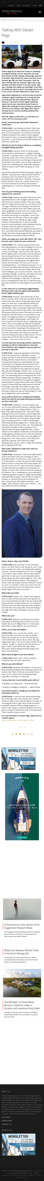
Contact (34, 5)
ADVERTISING (7, 1121)
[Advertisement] (22, 870)
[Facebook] (4, 2)
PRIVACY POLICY (22, 1177)
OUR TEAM (6, 1117)
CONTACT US (7, 1124)
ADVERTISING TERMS (18, 1175)
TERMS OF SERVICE (34, 1175)
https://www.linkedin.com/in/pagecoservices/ (18, 720)
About (19, 5)
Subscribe (11, 5)
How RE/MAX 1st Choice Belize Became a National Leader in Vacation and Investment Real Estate (22, 1005)
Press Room (26, 5)
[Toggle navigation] (39, 12)
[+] (22, 909)
